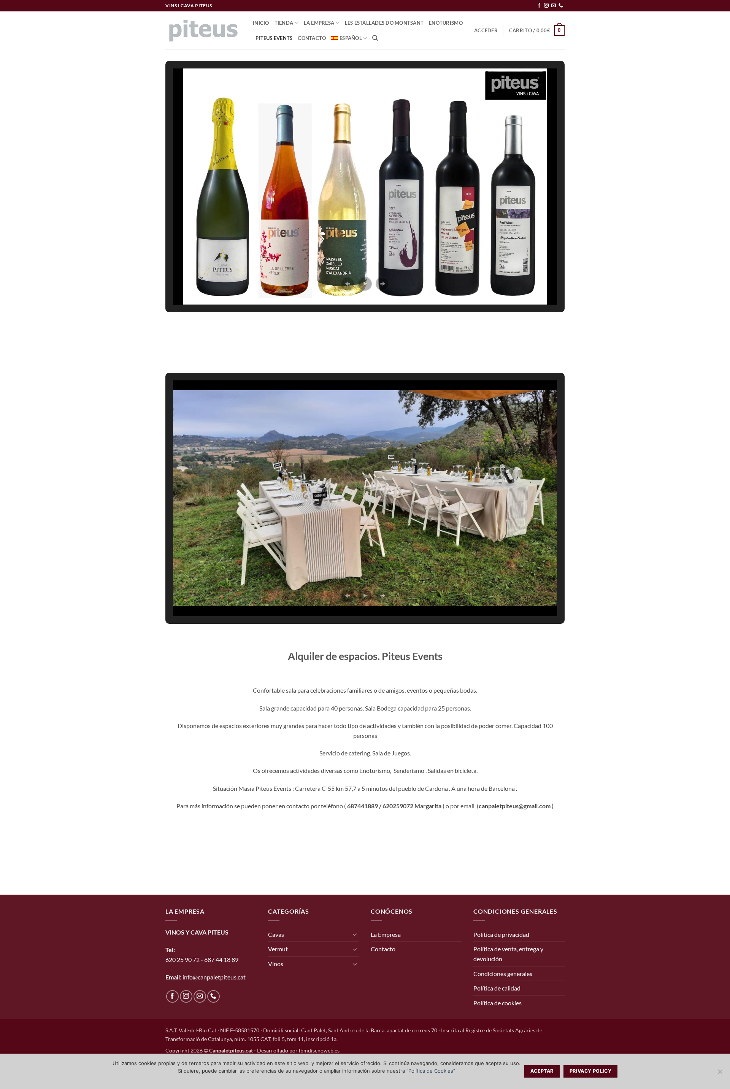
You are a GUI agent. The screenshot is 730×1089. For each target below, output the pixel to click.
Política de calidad (497, 988)
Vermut (278, 948)
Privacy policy (590, 1071)
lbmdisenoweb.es (319, 1050)
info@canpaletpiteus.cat (214, 977)
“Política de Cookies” (430, 1071)
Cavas (276, 934)
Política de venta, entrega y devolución (508, 953)
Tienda (284, 23)
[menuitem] (349, 38)
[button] (486, 30)
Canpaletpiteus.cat (231, 1050)
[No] (719, 1074)
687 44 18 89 (220, 959)
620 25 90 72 (182, 959)
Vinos (275, 963)
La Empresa (319, 23)
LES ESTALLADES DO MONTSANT (384, 23)
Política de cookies (497, 1002)
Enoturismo (446, 23)
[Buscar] (375, 38)
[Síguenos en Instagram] (546, 5)
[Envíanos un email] (553, 5)
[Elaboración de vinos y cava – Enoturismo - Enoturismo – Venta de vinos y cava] (203, 30)
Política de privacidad (501, 934)
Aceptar (542, 1071)
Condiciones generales (502, 973)
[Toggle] (354, 934)
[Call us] (561, 5)
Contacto (312, 38)
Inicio (261, 23)
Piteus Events (274, 38)
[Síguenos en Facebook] (539, 5)
